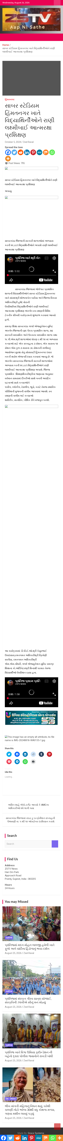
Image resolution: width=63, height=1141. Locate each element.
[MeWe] (39, 152)
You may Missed (16, 901)
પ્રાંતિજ (9, 938)
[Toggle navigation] (6, 37)
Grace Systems (36, 1133)
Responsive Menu (57, 2)
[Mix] (46, 152)
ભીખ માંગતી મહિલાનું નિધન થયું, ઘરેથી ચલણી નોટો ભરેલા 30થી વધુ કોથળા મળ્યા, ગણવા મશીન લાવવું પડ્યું (30, 1110)
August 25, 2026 (13, 953)
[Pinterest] (33, 152)
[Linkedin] (27, 152)
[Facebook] (8, 152)
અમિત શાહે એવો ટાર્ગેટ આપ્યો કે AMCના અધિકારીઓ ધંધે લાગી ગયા (28, 806)
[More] (8, 158)
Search (55, 844)
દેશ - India (11, 1099)
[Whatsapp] (52, 152)
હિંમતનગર (9, 99)
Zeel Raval (28, 142)
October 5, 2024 (13, 142)
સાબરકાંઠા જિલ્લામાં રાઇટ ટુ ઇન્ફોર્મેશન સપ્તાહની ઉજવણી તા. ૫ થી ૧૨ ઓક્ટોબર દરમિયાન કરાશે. (30, 820)
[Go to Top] (57, 1126)
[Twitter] (14, 152)
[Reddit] (20, 152)
